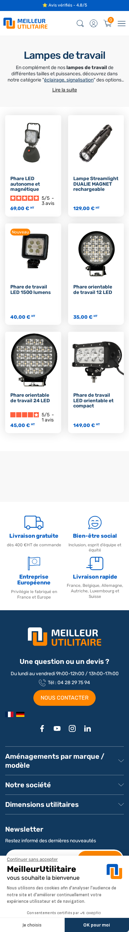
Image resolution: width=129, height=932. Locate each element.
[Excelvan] (20, 714)
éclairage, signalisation (69, 80)
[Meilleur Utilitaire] (9, 714)
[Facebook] (42, 728)
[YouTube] (57, 728)
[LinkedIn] (87, 728)
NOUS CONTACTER (64, 697)
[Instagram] (72, 728)
